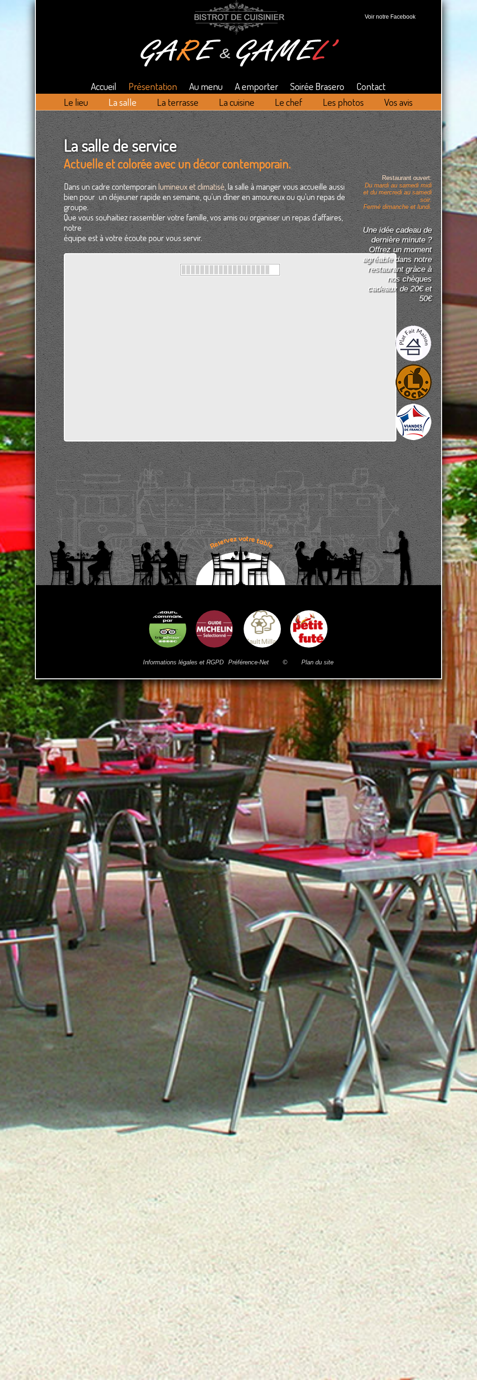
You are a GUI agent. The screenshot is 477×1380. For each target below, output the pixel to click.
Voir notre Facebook (389, 17)
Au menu (206, 86)
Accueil (103, 86)
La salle (122, 102)
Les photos (343, 102)
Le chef (288, 102)
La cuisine (236, 102)
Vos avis (398, 102)
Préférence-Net (248, 662)
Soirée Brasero (317, 86)
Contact (371, 86)
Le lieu (76, 102)
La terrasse (177, 102)
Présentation (153, 86)
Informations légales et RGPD (183, 662)
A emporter (256, 86)
